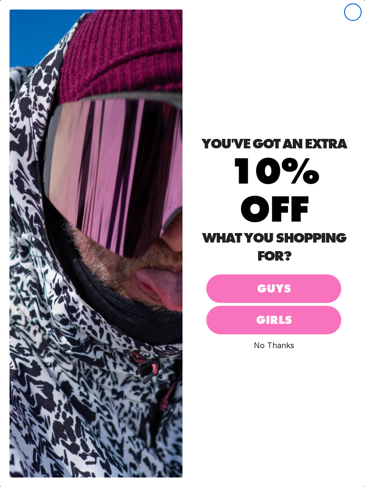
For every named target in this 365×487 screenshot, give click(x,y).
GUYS (274, 288)
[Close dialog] (353, 12)
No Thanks (274, 345)
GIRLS (274, 320)
